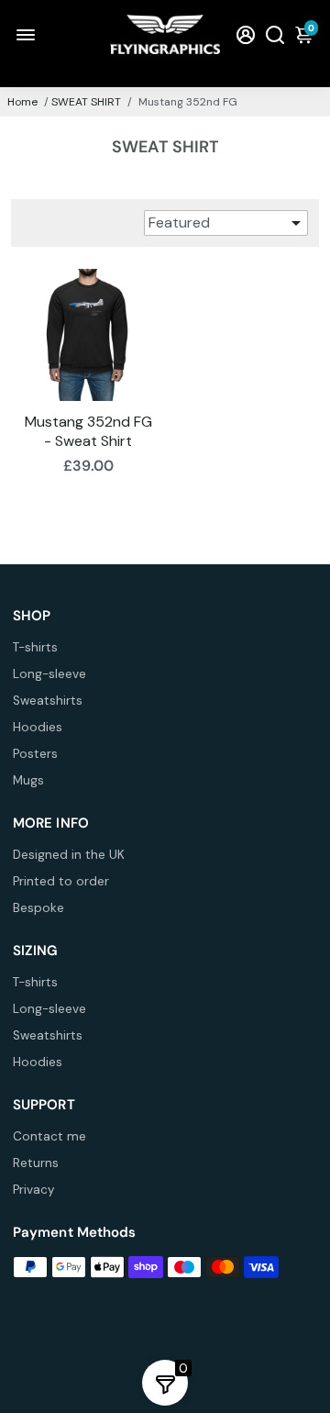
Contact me (49, 1136)
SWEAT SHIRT (86, 102)
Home (22, 102)
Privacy (34, 1189)
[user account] (246, 34)
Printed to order (61, 881)
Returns (36, 1163)
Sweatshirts (47, 700)
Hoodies (37, 727)
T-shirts (35, 647)
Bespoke (38, 908)
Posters (35, 754)
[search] (275, 34)
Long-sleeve (49, 674)
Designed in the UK (69, 854)
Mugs (28, 780)
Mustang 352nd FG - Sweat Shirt (88, 431)
